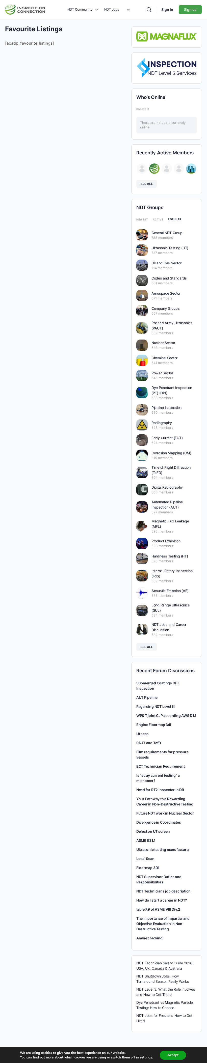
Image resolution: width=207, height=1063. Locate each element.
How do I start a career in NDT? (161, 900)
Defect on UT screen (153, 831)
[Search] (149, 10)
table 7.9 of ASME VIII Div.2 (158, 909)
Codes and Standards (169, 278)
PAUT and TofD (148, 743)
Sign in (167, 9)
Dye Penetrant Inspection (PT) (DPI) (171, 390)
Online (142, 108)
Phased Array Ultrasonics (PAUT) (171, 325)
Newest (142, 219)
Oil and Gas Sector (166, 263)
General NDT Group (167, 233)
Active (158, 219)
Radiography (161, 423)
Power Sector (162, 373)
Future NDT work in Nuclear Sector (165, 813)
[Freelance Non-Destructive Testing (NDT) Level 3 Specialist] (166, 67)
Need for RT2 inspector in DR (160, 790)
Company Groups (165, 308)
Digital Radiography (167, 487)
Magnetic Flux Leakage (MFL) (170, 523)
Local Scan (145, 858)
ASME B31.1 (146, 840)
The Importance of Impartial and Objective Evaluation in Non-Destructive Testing (163, 923)
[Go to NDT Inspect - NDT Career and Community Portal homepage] (25, 9)
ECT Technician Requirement (160, 766)
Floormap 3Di (147, 867)
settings (146, 1057)
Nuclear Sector (163, 343)
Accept (172, 1055)
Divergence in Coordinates (158, 822)
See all (147, 184)
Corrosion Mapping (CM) (171, 453)
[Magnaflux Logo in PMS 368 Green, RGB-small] (166, 36)
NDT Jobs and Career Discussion (168, 627)
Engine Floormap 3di (153, 724)
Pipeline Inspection (166, 407)
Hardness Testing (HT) (169, 556)
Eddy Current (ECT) (167, 438)
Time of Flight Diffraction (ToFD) (171, 470)
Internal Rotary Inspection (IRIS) (172, 573)
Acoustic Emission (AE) (170, 591)
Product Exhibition (165, 541)
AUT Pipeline (147, 697)
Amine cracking (149, 938)
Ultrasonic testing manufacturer (163, 849)
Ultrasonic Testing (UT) (169, 248)
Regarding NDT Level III (155, 706)
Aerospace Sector (165, 293)
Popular (174, 219)
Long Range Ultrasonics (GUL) (170, 607)
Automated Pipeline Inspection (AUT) (167, 504)
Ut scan (142, 734)
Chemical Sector (164, 358)
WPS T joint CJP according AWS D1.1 (166, 715)
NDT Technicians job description (163, 891)
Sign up (190, 9)
